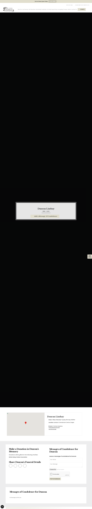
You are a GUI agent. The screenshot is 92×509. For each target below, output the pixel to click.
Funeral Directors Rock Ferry (54, 427)
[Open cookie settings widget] (2, 506)
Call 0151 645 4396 (52, 429)
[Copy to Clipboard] (24, 465)
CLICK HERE (52, 1)
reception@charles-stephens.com (82, 5)
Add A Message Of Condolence (45, 216)
